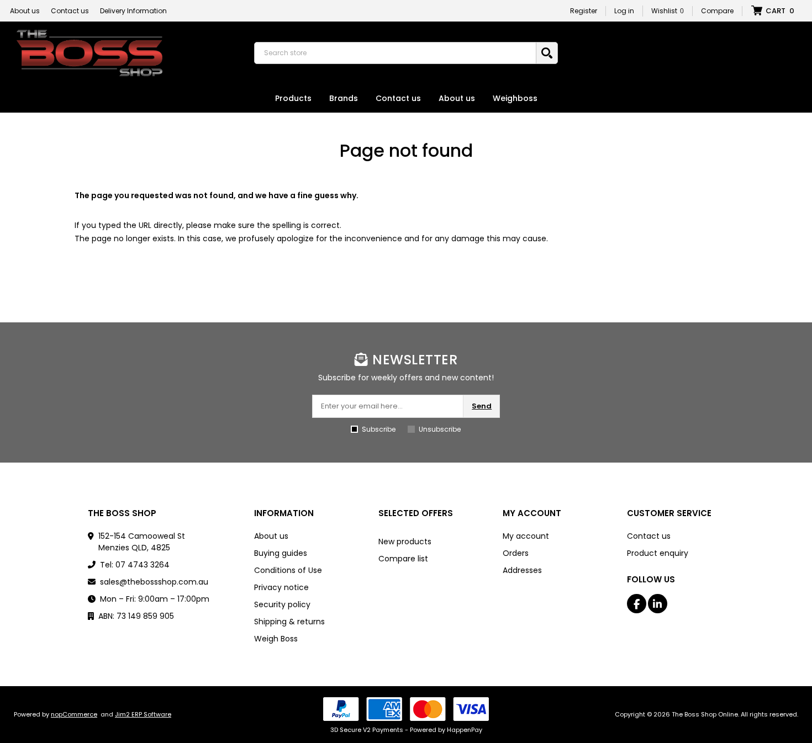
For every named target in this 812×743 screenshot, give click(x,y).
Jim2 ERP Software (143, 714)
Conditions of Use (288, 570)
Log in (624, 10)
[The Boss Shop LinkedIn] (657, 603)
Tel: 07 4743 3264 (135, 564)
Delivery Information (133, 10)
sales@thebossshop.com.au (154, 581)
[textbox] (397, 53)
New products (404, 541)
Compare (717, 10)
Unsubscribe (440, 429)
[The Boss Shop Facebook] (636, 603)
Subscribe (379, 429)
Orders (516, 553)
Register (583, 10)
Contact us (70, 10)
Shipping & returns (289, 621)
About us (25, 10)
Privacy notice (281, 587)
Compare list (403, 558)
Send (482, 406)
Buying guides (280, 553)
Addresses (522, 570)
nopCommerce (74, 714)
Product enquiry (657, 553)
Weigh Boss (276, 638)
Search (547, 53)
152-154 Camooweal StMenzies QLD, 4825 (141, 541)
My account (526, 536)
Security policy (282, 604)
